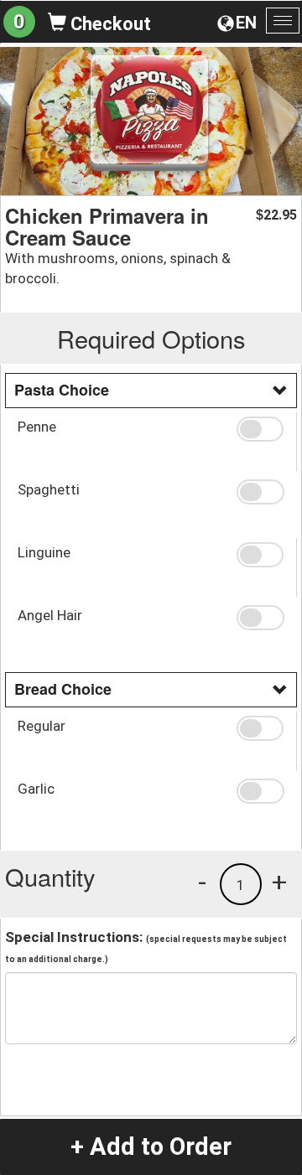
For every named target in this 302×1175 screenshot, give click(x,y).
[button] (260, 429)
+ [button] (279, 882)
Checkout (108, 23)
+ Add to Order (151, 1146)
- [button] (202, 882)
